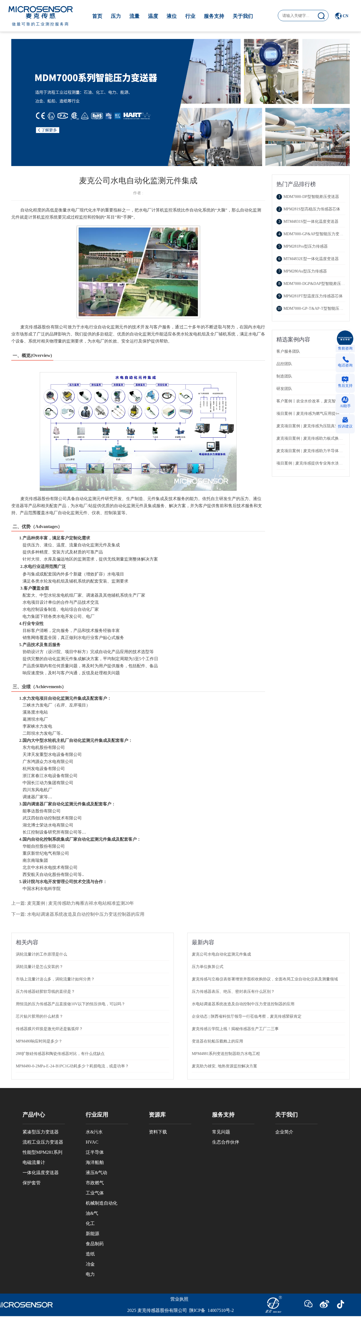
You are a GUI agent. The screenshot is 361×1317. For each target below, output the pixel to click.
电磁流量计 (34, 1162)
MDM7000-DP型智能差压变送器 (308, 197)
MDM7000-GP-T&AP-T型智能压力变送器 (316, 308)
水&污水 (94, 1132)
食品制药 (95, 1243)
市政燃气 (95, 1182)
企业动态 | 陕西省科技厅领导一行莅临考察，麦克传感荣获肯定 (246, 1016)
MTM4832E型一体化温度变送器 (308, 259)
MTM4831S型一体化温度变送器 (308, 221)
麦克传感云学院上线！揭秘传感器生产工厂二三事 (235, 1029)
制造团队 (284, 376)
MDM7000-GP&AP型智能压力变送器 (312, 234)
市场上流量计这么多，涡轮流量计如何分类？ (55, 979)
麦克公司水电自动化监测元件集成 (221, 954)
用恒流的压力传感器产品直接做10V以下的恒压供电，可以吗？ (70, 1004)
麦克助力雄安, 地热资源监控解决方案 (224, 1066)
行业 (190, 16)
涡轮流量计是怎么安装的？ (39, 967)
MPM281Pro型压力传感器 (303, 246)
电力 (90, 1274)
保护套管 (32, 1182)
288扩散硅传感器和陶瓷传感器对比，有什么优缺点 (60, 1054)
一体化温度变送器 (41, 1172)
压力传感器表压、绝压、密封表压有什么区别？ (233, 991)
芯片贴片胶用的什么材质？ (39, 1016)
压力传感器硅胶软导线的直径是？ (45, 991)
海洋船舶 (95, 1162)
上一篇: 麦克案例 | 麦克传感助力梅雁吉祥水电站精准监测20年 (72, 903)
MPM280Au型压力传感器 (302, 271)
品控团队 (284, 364)
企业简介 (284, 1132)
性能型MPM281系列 (42, 1152)
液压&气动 (96, 1172)
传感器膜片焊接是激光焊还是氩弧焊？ (49, 1029)
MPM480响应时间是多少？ (39, 1041)
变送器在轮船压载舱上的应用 (217, 1041)
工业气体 (95, 1192)
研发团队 (284, 389)
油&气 (92, 1213)
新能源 (92, 1233)
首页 (97, 16)
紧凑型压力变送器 (41, 1132)
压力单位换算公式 (207, 967)
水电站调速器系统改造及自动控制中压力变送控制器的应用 (243, 1004)
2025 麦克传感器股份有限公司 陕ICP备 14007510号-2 (180, 1310)
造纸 (90, 1253)
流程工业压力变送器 (43, 1142)
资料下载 (158, 1132)
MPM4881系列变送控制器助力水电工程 (226, 1054)
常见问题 (221, 1132)
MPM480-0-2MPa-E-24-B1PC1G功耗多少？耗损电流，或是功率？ (72, 1066)
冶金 (90, 1264)
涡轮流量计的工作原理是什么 (41, 954)
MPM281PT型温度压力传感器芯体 (310, 296)
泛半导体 (95, 1152)
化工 (90, 1223)
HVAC (92, 1142)
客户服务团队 (288, 351)
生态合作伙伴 (225, 1142)
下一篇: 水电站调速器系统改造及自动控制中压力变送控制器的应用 (77, 914)
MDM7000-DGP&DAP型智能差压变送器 (315, 284)
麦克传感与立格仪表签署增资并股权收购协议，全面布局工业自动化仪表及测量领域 (265, 979)
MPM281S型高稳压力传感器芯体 (309, 209)
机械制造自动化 (101, 1203)
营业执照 (179, 1299)
